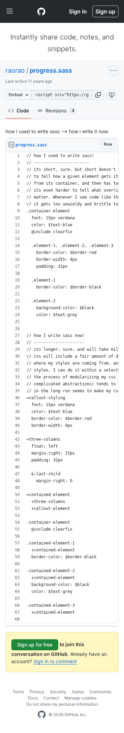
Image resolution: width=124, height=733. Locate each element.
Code (23, 110)
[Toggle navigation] (10, 11)
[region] (62, 387)
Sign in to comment (55, 661)
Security (58, 691)
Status (78, 691)
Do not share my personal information (62, 704)
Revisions (59, 110)
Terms (18, 691)
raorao (15, 70)
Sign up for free (34, 645)
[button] (98, 95)
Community (101, 691)
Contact (51, 697)
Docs (33, 697)
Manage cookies (80, 697)
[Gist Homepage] (41, 11)
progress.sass (51, 70)
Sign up (105, 11)
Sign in (78, 11)
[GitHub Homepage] (42, 714)
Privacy (37, 691)
